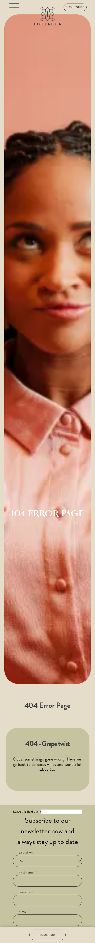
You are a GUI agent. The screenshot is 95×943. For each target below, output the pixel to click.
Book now (47, 935)
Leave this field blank (27, 811)
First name (25, 872)
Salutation (25, 852)
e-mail (22, 911)
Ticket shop (75, 7)
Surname (24, 891)
